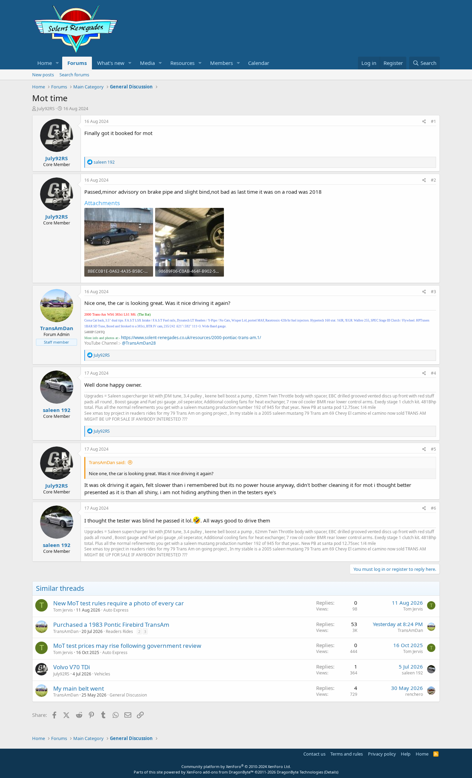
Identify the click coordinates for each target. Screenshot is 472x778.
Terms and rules (346, 754)
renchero (414, 694)
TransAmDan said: (107, 462)
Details (331, 772)
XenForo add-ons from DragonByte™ (220, 772)
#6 (433, 508)
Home (44, 62)
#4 (433, 373)
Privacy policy (382, 754)
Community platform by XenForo (236, 766)
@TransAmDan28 (139, 343)
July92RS (46, 108)
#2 (433, 180)
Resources (182, 62)
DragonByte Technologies (300, 772)
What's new (110, 62)
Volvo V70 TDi (71, 667)
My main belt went (78, 688)
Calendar (258, 62)
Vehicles (102, 674)
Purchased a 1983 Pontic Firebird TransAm (111, 624)
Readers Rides (119, 631)
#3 (433, 292)
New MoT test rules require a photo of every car (118, 603)
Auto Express (116, 610)
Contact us (314, 754)
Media (147, 62)
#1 (433, 121)
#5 (433, 449)
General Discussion (128, 695)
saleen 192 (412, 673)
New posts (43, 74)
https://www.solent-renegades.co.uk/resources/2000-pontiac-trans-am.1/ (191, 337)
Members (221, 62)
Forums (77, 62)
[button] (57, 63)
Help (405, 754)
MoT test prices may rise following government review (127, 646)
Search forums (74, 74)
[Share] (424, 122)
